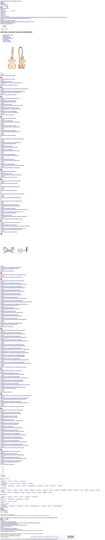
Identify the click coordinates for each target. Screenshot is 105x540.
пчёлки (97, 490)
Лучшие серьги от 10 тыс (8, 34)
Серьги (6, 17)
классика (59, 485)
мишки (15, 490)
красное (3, 501)
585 (2, 503)
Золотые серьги (6, 36)
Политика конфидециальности (6, 517)
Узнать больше (56, 536)
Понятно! (71, 536)
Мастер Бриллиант (35, 505)
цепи (9, 18)
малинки (76, 490)
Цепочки (16, 523)
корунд (34, 492)
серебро (26, 498)
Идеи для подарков (25, 522)
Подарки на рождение (41, 17)
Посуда (65, 17)
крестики (4, 485)
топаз (50, 492)
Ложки (21, 17)
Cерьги (1, 18)
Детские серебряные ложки (34, 522)
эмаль (21, 496)
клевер (92, 490)
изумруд (28, 492)
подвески (6, 18)
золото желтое (19, 498)
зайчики (46, 485)
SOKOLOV (19, 505)
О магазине (2, 521)
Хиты (29, 17)
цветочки (45, 490)
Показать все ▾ (3, 487)
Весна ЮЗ (4, 505)
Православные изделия (5, 522)
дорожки (70, 490)
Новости (19, 525)
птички (21, 490)
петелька (24, 483)
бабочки (18, 485)
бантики (24, 485)
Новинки (2, 17)
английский (4, 483)
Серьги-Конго (6, 39)
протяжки (31, 483)
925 (7, 503)
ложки (11, 18)
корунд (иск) (34, 496)
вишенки (57, 490)
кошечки (9, 490)
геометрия (63, 490)
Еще (26, 18)
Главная (4, 25)
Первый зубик (34, 17)
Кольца (12, 523)
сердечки (32, 490)
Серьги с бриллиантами (8, 38)
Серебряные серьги (7, 37)
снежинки (39, 490)
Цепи (18, 17)
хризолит (10, 496)
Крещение (15, 18)
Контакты (14, 521)
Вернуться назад (4, 28)
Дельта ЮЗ (11, 505)
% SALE (29, 18)
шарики (86, 490)
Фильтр (3, 475)
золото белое (10, 498)
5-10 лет (16, 481)
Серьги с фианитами (7, 41)
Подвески (15, 17)
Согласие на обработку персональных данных (31, 517)
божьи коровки (32, 485)
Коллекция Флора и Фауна (15, 522)
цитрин (16, 496)
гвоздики (12, 483)
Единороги (40, 485)
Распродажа (10, 17)
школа (51, 490)
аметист (9, 492)
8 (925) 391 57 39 (3, 4)
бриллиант (16, 492)
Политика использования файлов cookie (49, 517)
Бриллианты (25, 17)
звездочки (53, 485)
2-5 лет (10, 481)
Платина (26, 505)
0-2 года (3, 481)
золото (3, 498)
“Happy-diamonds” (4, 533)
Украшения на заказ (60, 17)
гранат (22, 492)
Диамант (43, 505)
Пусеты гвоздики (6, 40)
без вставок (27, 496)
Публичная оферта (17, 517)
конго (18, 483)
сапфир (44, 492)
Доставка (7, 521)
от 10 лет (23, 481)
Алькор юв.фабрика (57, 505)
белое (9, 501)
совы (82, 490)
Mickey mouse (11, 485)
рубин (39, 492)
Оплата (10, 521)
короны (3, 490)
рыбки (26, 490)
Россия (49, 505)
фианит (3, 496)
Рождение (20, 18)
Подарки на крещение (51, 17)
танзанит (4, 492)
